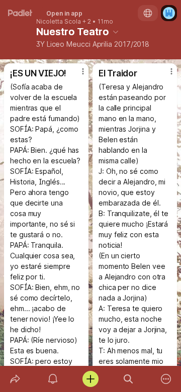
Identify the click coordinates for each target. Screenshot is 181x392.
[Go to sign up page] (169, 13)
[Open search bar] (128, 379)
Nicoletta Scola (58, 21)
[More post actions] (76, 75)
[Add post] (90, 379)
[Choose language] (148, 13)
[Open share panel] (15, 379)
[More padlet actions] (166, 379)
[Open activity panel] (52, 379)
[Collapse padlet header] (116, 32)
